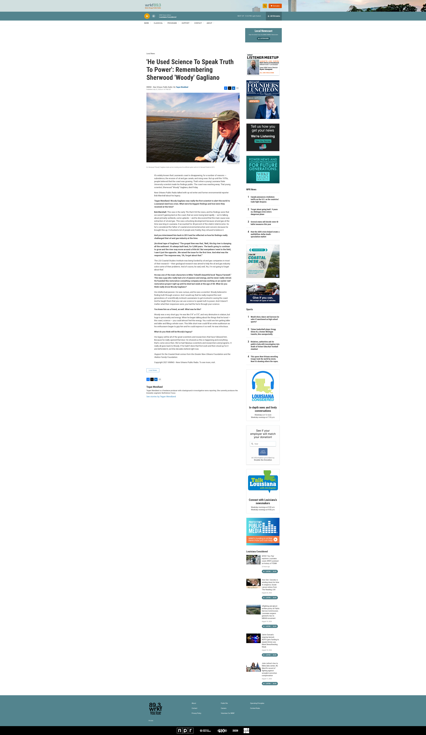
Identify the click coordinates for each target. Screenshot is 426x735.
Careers (223, 708)
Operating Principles (257, 703)
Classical (158, 23)
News (146, 23)
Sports (249, 309)
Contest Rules (255, 708)
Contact (198, 23)
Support (185, 23)
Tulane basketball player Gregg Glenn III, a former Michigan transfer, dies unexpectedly (263, 331)
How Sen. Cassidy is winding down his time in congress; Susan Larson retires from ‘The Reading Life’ (270, 585)
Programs (172, 23)
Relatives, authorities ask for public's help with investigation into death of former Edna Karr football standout (265, 345)
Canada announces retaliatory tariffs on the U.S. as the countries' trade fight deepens (265, 199)
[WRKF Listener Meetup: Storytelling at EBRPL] (262, 65)
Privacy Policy (196, 713)
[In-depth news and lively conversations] (262, 386)
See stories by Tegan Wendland (161, 396)
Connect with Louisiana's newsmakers (263, 501)
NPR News (251, 189)
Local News (150, 53)
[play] (147, 16)
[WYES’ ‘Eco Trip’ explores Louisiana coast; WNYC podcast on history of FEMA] (253, 559)
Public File (224, 703)
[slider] (157, 16)
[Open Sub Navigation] (151, 23)
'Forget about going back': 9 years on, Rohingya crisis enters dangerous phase (264, 211)
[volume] (154, 16)
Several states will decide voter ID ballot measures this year (264, 223)
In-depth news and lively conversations (263, 409)
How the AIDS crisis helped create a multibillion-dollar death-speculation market (265, 234)
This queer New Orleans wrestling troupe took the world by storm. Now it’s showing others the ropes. (264, 359)
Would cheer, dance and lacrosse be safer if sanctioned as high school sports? (265, 319)
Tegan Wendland (182, 87)
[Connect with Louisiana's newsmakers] (262, 482)
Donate (276, 6)
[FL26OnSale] (262, 99)
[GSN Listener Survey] (262, 137)
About (209, 23)
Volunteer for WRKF (228, 713)
